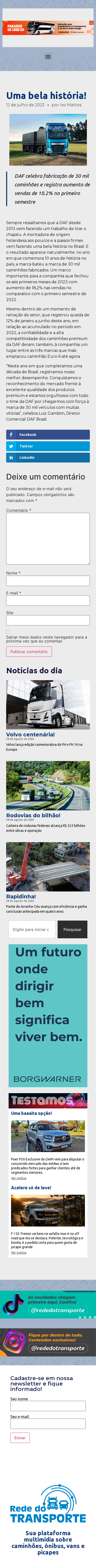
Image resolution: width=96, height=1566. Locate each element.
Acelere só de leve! (31, 1187)
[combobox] (32, 929)
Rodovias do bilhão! (33, 815)
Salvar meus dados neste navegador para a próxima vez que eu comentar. (46, 639)
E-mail (13, 593)
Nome (13, 573)
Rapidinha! (21, 896)
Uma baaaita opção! (31, 1113)
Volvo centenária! (30, 734)
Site (9, 613)
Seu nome (19, 1399)
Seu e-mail (19, 1417)
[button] (48, 57)
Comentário (18, 510)
